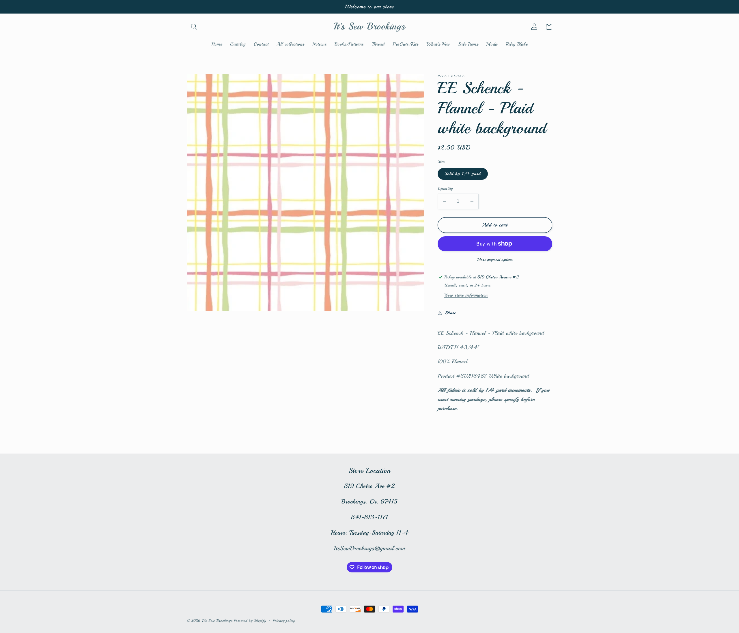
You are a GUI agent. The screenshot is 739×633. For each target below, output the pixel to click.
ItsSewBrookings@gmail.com (369, 548)
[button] (194, 26)
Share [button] (450, 313)
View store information (466, 295)
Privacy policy (284, 620)
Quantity (445, 188)
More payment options (495, 259)
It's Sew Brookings (217, 620)
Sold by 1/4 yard (463, 174)
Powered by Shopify (250, 620)
